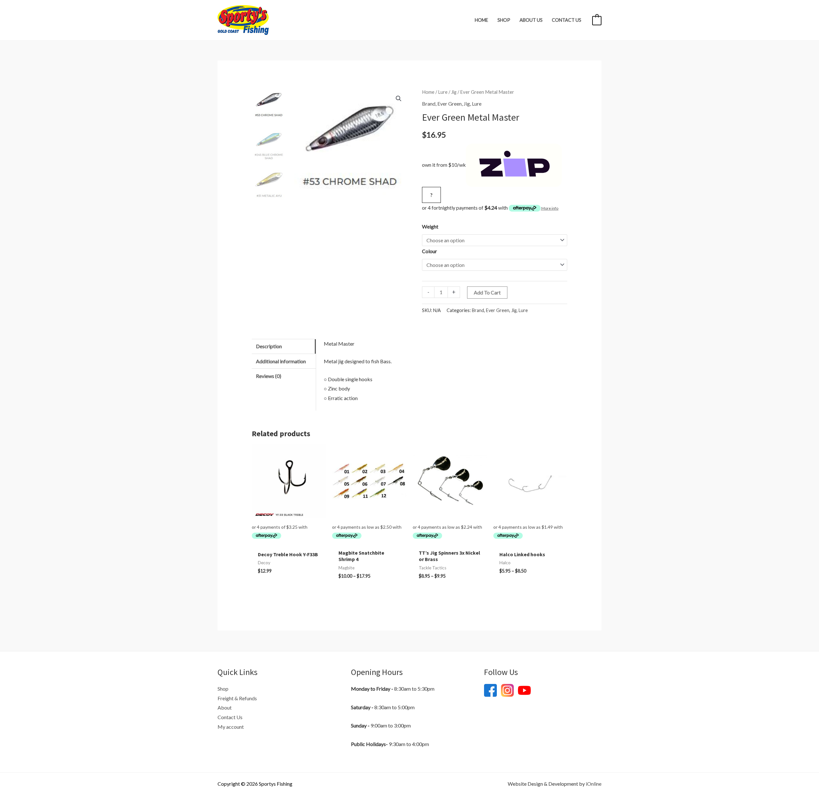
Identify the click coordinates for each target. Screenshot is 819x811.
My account (231, 727)
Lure (443, 92)
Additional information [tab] (281, 361)
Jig (454, 92)
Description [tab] (269, 346)
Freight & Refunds (237, 698)
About (225, 707)
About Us (531, 20)
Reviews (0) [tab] (268, 376)
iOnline (593, 784)
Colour (429, 251)
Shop (503, 20)
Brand (428, 103)
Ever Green (449, 103)
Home (481, 20)
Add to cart (487, 292)
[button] (398, 98)
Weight (430, 226)
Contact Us (566, 20)
